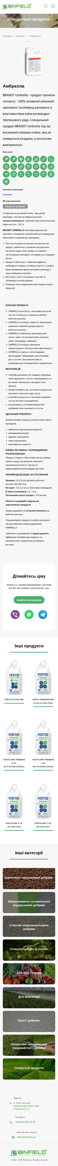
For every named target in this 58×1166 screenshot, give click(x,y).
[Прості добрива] (30, 1031)
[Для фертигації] (30, 1007)
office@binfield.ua (26, 1137)
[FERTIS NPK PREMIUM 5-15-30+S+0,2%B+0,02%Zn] (14, 721)
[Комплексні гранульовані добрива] (30, 888)
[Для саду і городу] (30, 983)
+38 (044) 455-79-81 (25, 1122)
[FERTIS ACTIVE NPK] (14, 661)
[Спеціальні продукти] (30, 1079)
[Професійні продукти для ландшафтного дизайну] (30, 1055)
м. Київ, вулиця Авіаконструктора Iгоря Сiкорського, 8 (26, 1106)
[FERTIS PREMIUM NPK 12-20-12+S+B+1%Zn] (43, 661)
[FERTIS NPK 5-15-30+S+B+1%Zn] (14, 785)
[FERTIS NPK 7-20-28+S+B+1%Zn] (43, 785)
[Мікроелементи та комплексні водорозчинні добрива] (30, 912)
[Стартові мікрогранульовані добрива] (30, 936)
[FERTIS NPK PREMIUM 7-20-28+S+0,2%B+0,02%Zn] (43, 721)
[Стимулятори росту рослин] (30, 960)
